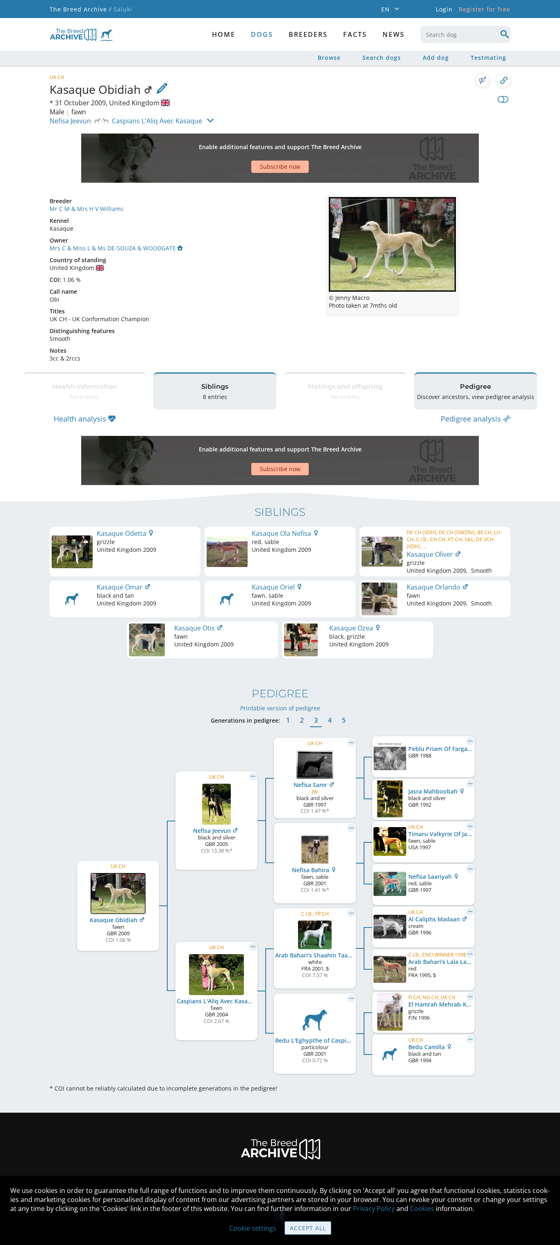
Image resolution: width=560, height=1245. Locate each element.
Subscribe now (280, 166)
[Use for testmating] (482, 80)
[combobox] (465, 34)
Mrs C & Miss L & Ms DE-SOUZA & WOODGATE (113, 248)
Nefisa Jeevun (70, 120)
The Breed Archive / (81, 9)
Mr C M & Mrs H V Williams (86, 209)
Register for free (484, 9)
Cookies (422, 1208)
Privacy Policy (374, 1208)
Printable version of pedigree (280, 708)
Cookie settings (252, 1228)
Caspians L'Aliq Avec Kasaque (157, 120)
